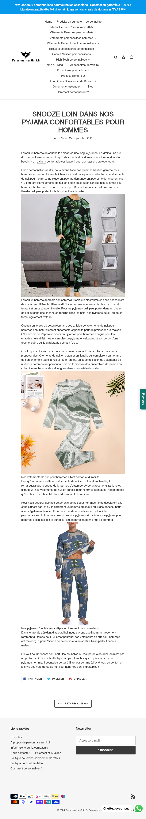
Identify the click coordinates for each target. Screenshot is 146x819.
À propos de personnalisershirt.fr (30, 742)
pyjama (41, 161)
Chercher (16, 737)
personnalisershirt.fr (61, 364)
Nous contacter (19, 752)
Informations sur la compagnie (29, 747)
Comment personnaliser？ (26, 768)
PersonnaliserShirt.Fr (77, 810)
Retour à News (76, 703)
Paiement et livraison (48, 752)
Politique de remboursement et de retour (35, 758)
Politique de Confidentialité (26, 763)
